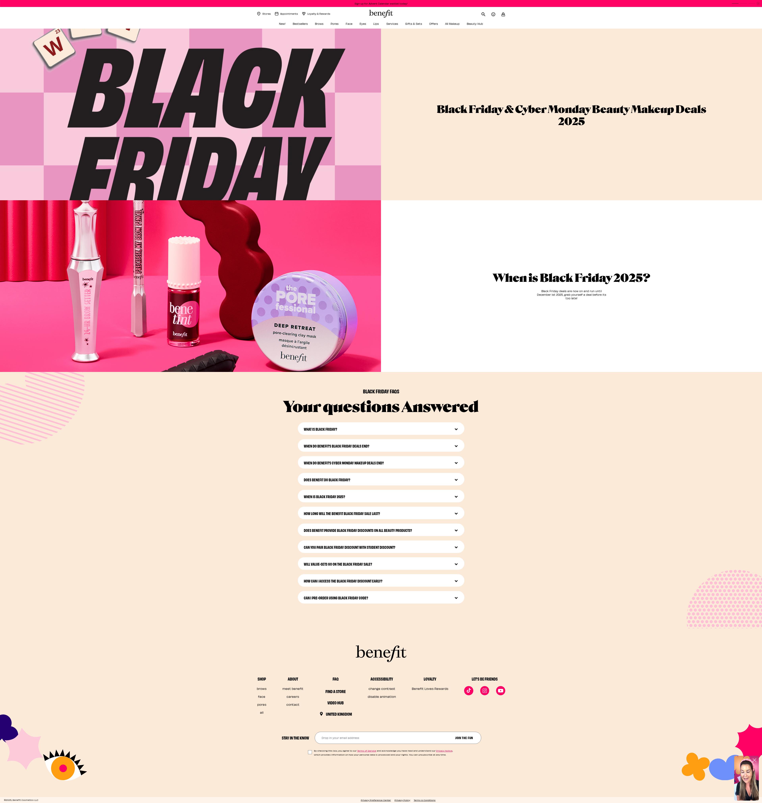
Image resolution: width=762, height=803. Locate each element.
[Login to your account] (496, 13)
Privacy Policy (402, 800)
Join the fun (464, 738)
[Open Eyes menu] (368, 25)
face (261, 696)
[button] (503, 13)
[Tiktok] (468, 690)
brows (262, 688)
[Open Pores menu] (341, 25)
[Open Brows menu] (326, 25)
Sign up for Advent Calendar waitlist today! (381, 3)
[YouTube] (500, 690)
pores (261, 704)
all (262, 712)
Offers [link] (433, 23)
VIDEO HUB (335, 702)
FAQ (336, 678)
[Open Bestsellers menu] (310, 25)
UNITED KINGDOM (339, 714)
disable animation (382, 696)
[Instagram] (484, 690)
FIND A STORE (335, 691)
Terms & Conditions (425, 800)
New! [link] (282, 23)
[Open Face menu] (355, 25)
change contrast (381, 688)
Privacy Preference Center (376, 800)
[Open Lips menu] (382, 25)
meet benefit (292, 688)
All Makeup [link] (452, 23)
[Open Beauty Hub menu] (485, 25)
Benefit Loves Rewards (430, 688)
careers (293, 696)
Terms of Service (366, 750)
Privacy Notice (444, 750)
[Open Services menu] (400, 25)
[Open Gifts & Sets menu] (424, 25)
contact (292, 704)
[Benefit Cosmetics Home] (381, 13)
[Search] (486, 13)
